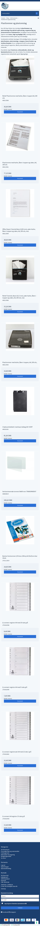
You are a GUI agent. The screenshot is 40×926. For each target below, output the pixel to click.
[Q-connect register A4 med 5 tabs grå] (20, 666)
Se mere (3, 858)
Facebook (5, 912)
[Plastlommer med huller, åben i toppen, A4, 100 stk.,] (20, 341)
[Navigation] (25, 4)
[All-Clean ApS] (5, 5)
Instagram (13, 912)
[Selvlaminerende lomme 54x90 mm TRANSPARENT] (20, 470)
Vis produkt (20, 112)
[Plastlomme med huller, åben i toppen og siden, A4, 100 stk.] (20, 141)
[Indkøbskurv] (37, 4)
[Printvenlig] (38, 18)
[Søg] (31, 4)
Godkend (20, 907)
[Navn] (20, 896)
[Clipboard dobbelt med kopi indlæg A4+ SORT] (20, 406)
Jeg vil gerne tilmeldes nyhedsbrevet (18, 903)
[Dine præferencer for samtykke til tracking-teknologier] (36, 922)
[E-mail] (20, 900)
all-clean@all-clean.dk (11, 886)
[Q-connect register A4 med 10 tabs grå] (20, 601)
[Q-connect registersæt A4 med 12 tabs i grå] (20, 730)
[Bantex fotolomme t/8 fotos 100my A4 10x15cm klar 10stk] (20, 535)
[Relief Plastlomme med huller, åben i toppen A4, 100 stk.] (20, 75)
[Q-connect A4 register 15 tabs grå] (20, 795)
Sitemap (3, 889)
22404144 (10, 885)
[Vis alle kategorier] (37, 13)
